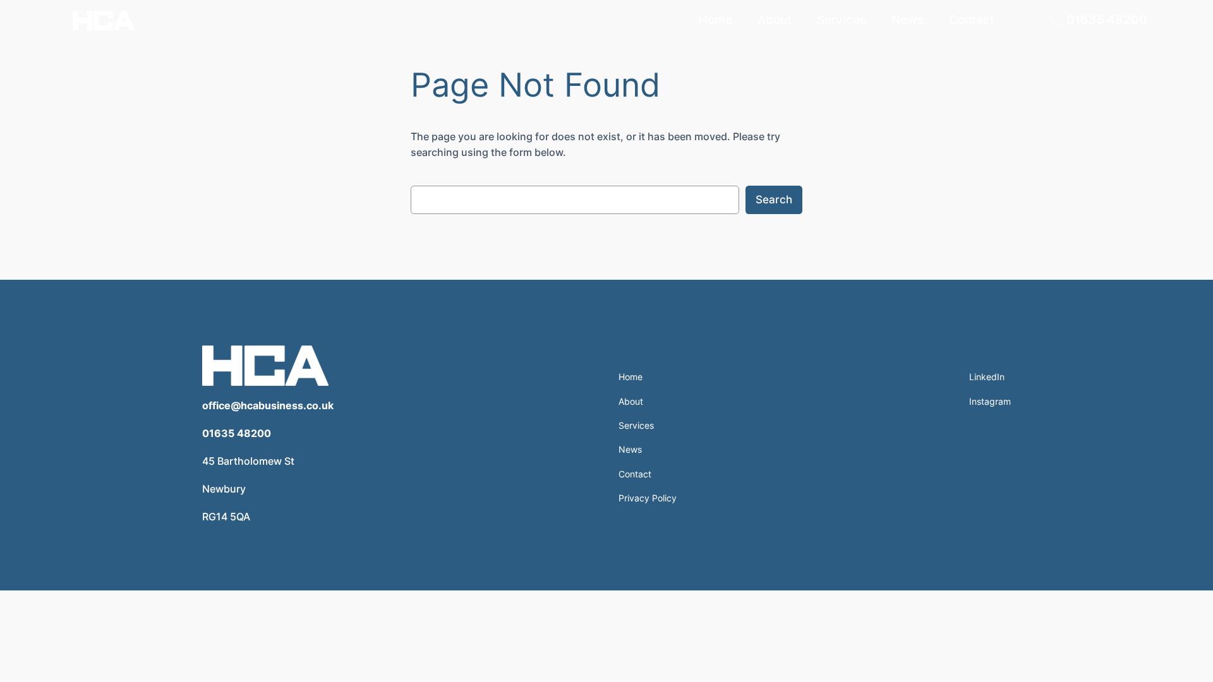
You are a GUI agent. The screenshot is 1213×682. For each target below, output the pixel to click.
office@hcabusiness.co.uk (268, 405)
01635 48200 (236, 433)
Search (774, 199)
